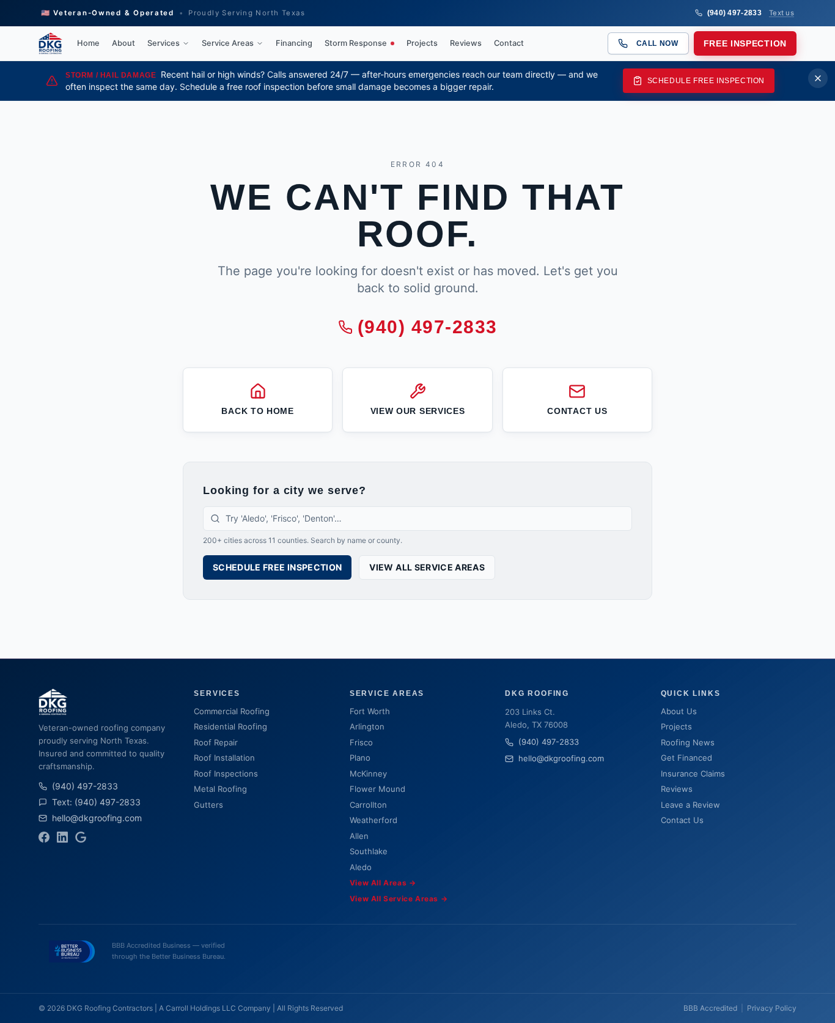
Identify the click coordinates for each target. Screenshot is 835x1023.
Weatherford (373, 820)
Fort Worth (370, 711)
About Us (679, 711)
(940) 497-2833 (734, 13)
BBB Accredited (710, 1008)
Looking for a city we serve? (284, 490)
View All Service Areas (427, 567)
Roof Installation (224, 758)
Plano (360, 758)
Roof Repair (216, 742)
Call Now (657, 43)
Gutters (208, 805)
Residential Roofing (230, 726)
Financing (294, 43)
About (123, 43)
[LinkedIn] (62, 837)
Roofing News (688, 742)
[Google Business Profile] (80, 837)
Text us (781, 13)
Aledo (361, 867)
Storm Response (356, 43)
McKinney (368, 773)
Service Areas (228, 43)
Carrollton (368, 805)
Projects (422, 43)
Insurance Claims (693, 773)
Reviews (466, 43)
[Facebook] (44, 837)
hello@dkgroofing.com (97, 818)
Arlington (367, 726)
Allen (359, 836)
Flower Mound (377, 789)
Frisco (361, 742)
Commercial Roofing (232, 711)
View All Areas (383, 882)
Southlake (369, 851)
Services (163, 43)
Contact (509, 43)
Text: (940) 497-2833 (96, 802)
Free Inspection (745, 43)
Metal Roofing (220, 789)
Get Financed (686, 758)
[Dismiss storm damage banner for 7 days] (818, 78)
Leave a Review (690, 805)
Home (88, 43)
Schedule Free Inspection (706, 80)
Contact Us (682, 820)
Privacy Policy (771, 1008)
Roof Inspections (226, 773)
